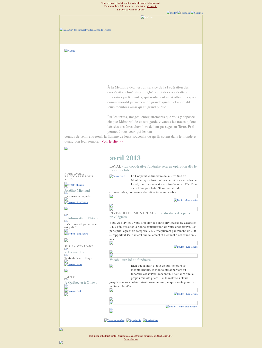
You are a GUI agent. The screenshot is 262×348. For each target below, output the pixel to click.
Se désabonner (131, 339)
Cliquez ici (152, 6)
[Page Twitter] (172, 12)
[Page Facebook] (183, 12)
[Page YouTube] (197, 12)
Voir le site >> (112, 141)
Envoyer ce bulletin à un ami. (131, 9)
